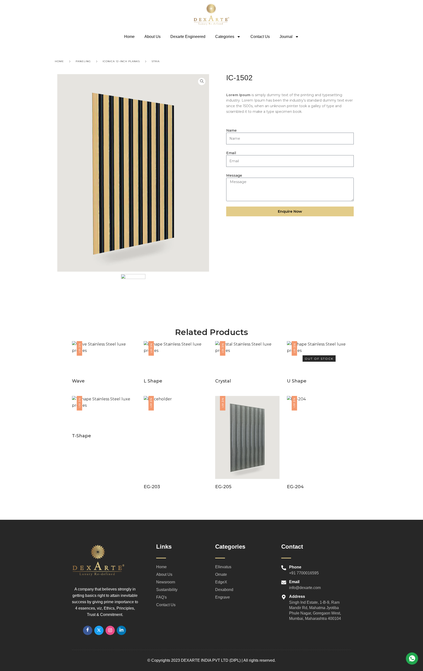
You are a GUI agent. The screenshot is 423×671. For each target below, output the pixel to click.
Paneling (83, 61)
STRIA (156, 61)
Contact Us (260, 37)
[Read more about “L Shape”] (175, 364)
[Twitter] (99, 630)
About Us (152, 37)
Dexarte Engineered (187, 37)
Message (234, 175)
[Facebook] (87, 630)
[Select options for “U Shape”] (319, 364)
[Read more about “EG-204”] (319, 444)
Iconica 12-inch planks (121, 61)
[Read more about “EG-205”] (247, 444)
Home (129, 37)
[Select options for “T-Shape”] (104, 419)
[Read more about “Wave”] (104, 364)
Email (231, 153)
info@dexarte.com (305, 588)
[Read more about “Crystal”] (247, 364)
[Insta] (110, 630)
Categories (224, 37)
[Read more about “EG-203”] (175, 444)
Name (231, 130)
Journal (286, 37)
